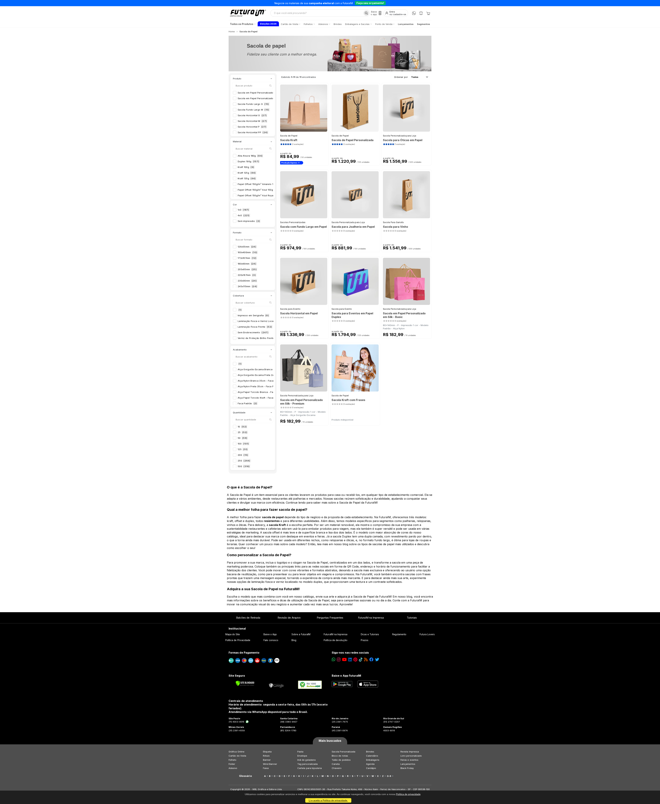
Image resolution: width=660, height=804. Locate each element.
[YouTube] (344, 659)
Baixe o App (270, 634)
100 (243, 443)
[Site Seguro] (276, 685)
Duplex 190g (248, 161)
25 (242, 432)
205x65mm (247, 269)
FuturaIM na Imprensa (371, 617)
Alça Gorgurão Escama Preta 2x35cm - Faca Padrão (270, 375)
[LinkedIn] (350, 659)
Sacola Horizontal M (252, 121)
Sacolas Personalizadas (293, 222)
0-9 (389, 776)
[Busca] (366, 13)
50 (242, 438)
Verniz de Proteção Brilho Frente (259, 338)
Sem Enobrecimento (253, 332)
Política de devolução (335, 640)
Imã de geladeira (306, 759)
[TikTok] (360, 659)
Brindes (370, 751)
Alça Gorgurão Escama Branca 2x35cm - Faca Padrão (271, 369)
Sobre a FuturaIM (301, 634)
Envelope (302, 755)
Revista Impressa (409, 751)
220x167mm (247, 275)
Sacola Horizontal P (252, 126)
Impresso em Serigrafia (253, 315)
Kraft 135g (247, 178)
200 (243, 455)
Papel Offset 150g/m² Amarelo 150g (260, 184)
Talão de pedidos (341, 759)
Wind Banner (270, 764)
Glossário (245, 776)
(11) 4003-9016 (236, 721)
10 (242, 426)
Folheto (232, 759)
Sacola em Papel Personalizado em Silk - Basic (267, 92)
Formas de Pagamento (244, 652)
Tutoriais (412, 617)
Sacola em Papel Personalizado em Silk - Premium (269, 98)
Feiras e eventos (409, 759)
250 (244, 460)
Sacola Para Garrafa (393, 222)
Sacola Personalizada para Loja (399, 135)
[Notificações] (421, 13)
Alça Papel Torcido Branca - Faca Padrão (264, 392)
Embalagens (372, 759)
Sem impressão (249, 221)
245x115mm (247, 286)
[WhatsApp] (414, 13)
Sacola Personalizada (343, 751)
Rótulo (266, 755)
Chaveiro (337, 768)
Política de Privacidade (237, 640)
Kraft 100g (246, 167)
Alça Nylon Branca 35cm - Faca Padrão (263, 380)
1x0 (243, 209)
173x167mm (247, 258)
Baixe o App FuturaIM (346, 675)
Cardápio (371, 768)
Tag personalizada (307, 764)
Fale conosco (270, 640)
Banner (267, 759)
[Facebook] (371, 659)
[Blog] (366, 659)
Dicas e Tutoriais (370, 634)
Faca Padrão (247, 403)
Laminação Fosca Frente (255, 326)
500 (244, 466)
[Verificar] (245, 683)
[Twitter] (377, 659)
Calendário (372, 755)
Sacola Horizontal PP (253, 132)
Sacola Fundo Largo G (253, 104)
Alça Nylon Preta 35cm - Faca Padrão (262, 386)
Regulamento (399, 634)
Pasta (300, 751)
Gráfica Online (236, 751)
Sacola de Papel (289, 135)
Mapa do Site (232, 634)
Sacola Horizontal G (252, 115)
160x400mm (247, 252)
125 (243, 449)
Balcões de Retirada (248, 617)
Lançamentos (407, 764)
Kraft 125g (247, 172)
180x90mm (247, 263)
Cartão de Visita (237, 755)
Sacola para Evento (290, 309)
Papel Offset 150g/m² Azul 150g (258, 189)
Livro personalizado (411, 755)
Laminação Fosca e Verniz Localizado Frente (266, 321)
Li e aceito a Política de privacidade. (328, 800)
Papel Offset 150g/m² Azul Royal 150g (261, 195)
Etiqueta (267, 751)
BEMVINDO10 (356, 3)
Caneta (336, 764)
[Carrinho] (428, 13)
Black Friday (407, 768)
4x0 (244, 215)
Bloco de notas (340, 755)
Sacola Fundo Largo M (253, 109)
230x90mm (247, 280)
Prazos (364, 640)
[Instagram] (338, 659)
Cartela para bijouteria (309, 768)
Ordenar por (401, 77)
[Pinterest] (355, 659)
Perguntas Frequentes (330, 617)
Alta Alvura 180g (250, 155)
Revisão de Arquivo (289, 617)
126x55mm (247, 246)
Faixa (266, 768)
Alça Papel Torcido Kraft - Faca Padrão (263, 397)
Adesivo (233, 768)
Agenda (370, 764)
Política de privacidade (408, 794)
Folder (232, 764)
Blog (294, 640)
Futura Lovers (427, 634)
